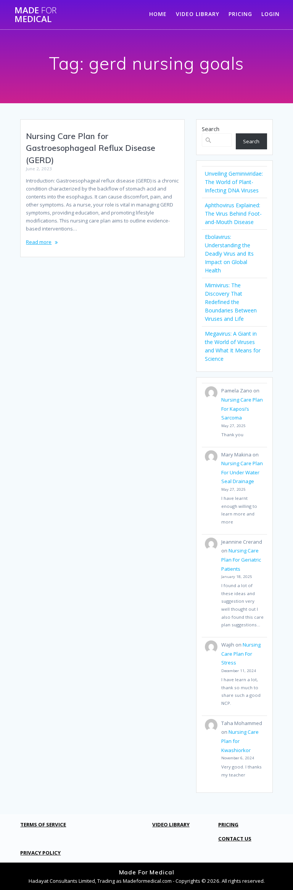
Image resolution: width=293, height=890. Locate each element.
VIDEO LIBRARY (197, 14)
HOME (158, 14)
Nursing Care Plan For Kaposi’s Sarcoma (242, 408)
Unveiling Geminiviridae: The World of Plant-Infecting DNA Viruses (234, 182)
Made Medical (35, 14)
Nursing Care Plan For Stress (241, 653)
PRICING (240, 14)
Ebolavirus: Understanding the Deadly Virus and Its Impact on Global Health (229, 253)
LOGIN (270, 14)
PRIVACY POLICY (40, 852)
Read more (39, 242)
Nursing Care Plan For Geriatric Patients (241, 559)
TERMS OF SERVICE (43, 824)
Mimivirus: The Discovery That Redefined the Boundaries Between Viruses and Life (231, 302)
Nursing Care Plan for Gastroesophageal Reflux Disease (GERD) (90, 148)
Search (210, 129)
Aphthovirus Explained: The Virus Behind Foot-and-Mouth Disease (233, 214)
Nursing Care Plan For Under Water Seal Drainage (242, 472)
